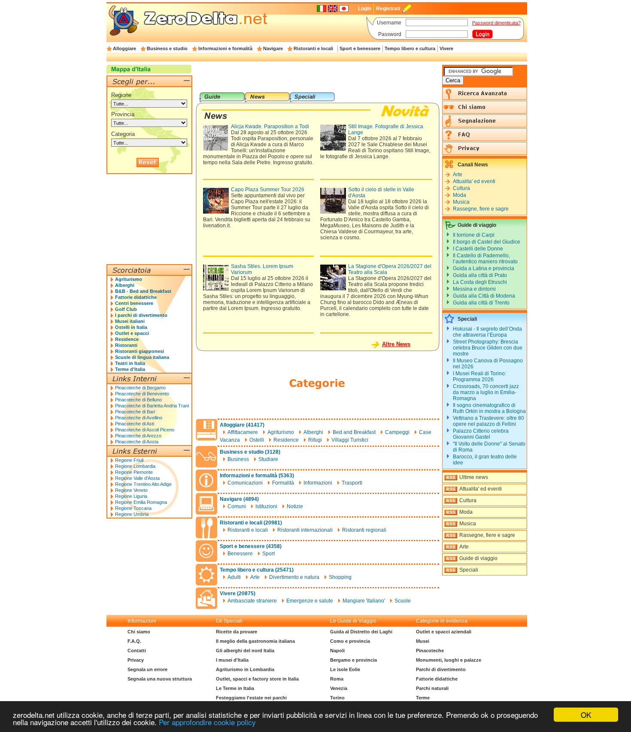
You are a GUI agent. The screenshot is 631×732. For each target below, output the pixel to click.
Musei (422, 641)
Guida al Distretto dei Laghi (361, 631)
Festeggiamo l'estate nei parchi (251, 697)
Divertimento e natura (294, 577)
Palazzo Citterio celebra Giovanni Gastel (481, 434)
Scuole (402, 601)
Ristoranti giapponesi (139, 351)
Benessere (240, 554)
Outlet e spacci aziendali (443, 631)
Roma (336, 678)
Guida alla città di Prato (480, 275)
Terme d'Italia (130, 369)
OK (586, 714)
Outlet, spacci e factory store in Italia (257, 678)
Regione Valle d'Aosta (137, 478)
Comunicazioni (245, 483)
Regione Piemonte (134, 472)
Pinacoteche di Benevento (142, 393)
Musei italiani (130, 321)
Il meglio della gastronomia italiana (255, 641)
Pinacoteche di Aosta (136, 441)
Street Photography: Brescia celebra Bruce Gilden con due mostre (487, 348)
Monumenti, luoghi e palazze (448, 660)
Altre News (396, 344)
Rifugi (315, 440)
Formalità (283, 483)
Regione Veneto (131, 490)
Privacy (135, 660)
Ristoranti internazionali (305, 530)
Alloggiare (124, 48)
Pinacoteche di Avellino (138, 417)
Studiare (268, 459)
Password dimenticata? (496, 22)
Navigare (273, 48)
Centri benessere (134, 303)
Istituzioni (266, 506)
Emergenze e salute (309, 601)
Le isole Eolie (345, 669)
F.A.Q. (134, 641)
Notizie (295, 506)
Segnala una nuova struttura (159, 678)
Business (238, 459)
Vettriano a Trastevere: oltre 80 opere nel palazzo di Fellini (488, 421)
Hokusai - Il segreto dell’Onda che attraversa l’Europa (487, 332)
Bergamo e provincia (353, 660)
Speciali (468, 570)
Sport (268, 554)
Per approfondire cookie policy (207, 722)
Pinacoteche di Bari (135, 411)
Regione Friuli (129, 460)
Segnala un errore (147, 669)
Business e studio (167, 48)
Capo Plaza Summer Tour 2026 (267, 190)
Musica (461, 202)
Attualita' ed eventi (474, 181)
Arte (255, 577)
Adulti (234, 577)
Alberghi (313, 432)
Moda (459, 195)
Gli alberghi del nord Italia (245, 650)
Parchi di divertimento (441, 669)
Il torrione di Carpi (473, 235)
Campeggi (397, 432)
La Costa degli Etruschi (480, 282)
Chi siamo (138, 631)
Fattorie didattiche (136, 297)
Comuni (237, 506)
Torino (337, 697)
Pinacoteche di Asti (134, 423)
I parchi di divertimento (141, 315)
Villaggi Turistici (349, 440)
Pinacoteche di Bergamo (140, 387)
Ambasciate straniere (252, 601)
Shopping (340, 577)
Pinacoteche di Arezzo (138, 435)
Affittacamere (243, 432)
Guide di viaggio (478, 558)
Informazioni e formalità (225, 48)
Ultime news (473, 477)
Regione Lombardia (135, 466)
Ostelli (256, 440)
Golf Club (126, 309)
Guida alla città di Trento (481, 303)
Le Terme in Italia (235, 688)
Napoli (337, 650)
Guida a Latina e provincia (483, 268)
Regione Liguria (131, 496)
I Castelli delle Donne (478, 249)
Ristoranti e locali (313, 48)
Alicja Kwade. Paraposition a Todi (270, 127)
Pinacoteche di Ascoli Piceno (144, 429)
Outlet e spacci (132, 333)
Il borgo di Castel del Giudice (486, 242)
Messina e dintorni (474, 289)
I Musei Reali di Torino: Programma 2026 (479, 377)
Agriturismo (280, 432)
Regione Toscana (133, 508)
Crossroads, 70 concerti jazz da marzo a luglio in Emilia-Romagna (486, 392)
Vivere (446, 48)
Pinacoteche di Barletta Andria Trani (152, 405)
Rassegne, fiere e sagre (481, 209)
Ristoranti (126, 345)
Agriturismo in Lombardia (245, 669)
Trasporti (352, 483)
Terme (423, 697)
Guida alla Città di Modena (484, 296)
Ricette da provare (236, 631)
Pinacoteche (430, 650)
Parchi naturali (432, 688)
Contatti (136, 650)
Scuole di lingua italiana (142, 357)
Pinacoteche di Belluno (138, 399)
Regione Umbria (132, 514)
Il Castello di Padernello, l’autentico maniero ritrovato (485, 259)
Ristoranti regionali (364, 530)
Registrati (388, 9)
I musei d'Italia (232, 660)
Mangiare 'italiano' (364, 601)
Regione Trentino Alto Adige (143, 484)
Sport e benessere (360, 48)
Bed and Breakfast (354, 432)
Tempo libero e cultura (410, 48)
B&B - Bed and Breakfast (143, 291)
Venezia (338, 688)
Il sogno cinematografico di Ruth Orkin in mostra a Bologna (489, 408)
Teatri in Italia (130, 363)
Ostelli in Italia (131, 327)
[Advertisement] (317, 78)
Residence (286, 440)
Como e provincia (350, 641)
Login (364, 9)
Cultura (461, 188)
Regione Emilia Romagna (141, 502)
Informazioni (317, 483)
